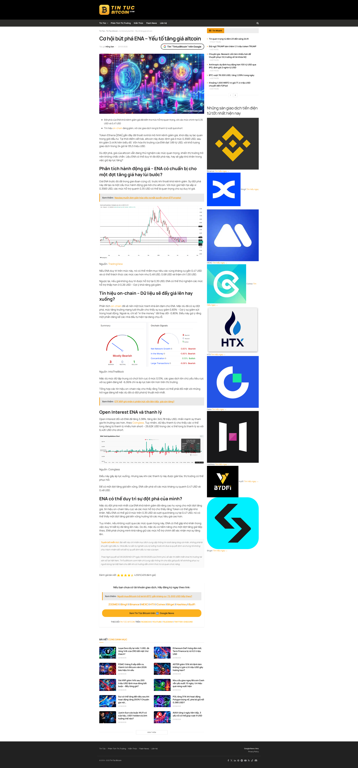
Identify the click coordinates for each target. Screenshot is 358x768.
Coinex (161, 604)
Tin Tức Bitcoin (115, 760)
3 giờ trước (214, 71)
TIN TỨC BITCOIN (127, 621)
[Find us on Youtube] (245, 760)
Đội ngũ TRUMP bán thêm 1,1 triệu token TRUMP (232, 46)
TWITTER (178, 621)
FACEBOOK (146, 621)
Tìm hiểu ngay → (222, 171)
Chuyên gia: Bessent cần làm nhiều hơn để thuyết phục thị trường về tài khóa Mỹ (230, 55)
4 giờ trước (214, 78)
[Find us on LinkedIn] (235, 760)
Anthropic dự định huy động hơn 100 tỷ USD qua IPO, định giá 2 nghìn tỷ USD (232, 66)
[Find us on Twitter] (231, 760)
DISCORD (188, 621)
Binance (134, 604)
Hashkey (181, 604)
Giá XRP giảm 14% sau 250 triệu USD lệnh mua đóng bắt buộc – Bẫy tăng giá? (132, 683)
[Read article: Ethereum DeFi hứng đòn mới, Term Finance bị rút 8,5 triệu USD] (162, 653)
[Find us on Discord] (256, 760)
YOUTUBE (156, 621)
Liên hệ (163, 23)
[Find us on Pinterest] (238, 760)
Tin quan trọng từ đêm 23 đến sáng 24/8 (229, 38)
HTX (152, 604)
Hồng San (110, 46)
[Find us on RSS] (249, 760)
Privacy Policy (253, 751)
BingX (124, 604)
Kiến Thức (138, 23)
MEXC (144, 604)
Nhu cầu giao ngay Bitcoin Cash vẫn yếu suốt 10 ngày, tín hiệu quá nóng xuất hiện (188, 683)
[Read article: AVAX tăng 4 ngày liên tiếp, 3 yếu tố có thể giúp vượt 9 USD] (162, 717)
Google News (249, 748)
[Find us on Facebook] (228, 760)
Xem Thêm (151, 732)
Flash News (151, 23)
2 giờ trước (214, 60)
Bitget (171, 604)
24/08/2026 (122, 658)
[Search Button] (258, 23)
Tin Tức (102, 23)
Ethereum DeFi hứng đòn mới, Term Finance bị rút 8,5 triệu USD (187, 651)
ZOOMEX (113, 604)
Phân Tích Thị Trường (121, 23)
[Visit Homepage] (117, 10)
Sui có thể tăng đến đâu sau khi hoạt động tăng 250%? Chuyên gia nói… (133, 699)
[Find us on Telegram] (242, 760)
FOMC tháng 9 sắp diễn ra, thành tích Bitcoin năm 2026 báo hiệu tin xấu (132, 667)
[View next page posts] (235, 95)
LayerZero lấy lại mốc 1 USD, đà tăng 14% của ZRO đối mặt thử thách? (133, 651)
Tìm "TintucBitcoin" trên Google (184, 46)
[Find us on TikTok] (252, 760)
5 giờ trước (214, 89)
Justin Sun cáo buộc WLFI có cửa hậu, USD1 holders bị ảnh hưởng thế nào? (132, 715)
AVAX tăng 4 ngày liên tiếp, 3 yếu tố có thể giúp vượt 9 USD (187, 714)
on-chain (117, 128)
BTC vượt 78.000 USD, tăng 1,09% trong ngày (231, 75)
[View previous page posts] (230, 95)
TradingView (115, 264)
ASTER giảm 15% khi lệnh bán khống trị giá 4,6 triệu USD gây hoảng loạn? (188, 667)
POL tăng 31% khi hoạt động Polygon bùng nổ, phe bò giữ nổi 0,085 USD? (188, 699)
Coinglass (138, 422)
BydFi (192, 604)
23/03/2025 (123, 46)
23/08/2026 (177, 674)
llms (257, 748)
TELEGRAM (168, 621)
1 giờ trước (214, 49)
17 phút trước (215, 42)
